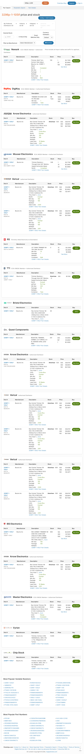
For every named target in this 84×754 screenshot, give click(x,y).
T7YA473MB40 (60, 702)
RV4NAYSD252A (35, 683)
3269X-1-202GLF (61, 700)
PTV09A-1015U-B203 (11, 705)
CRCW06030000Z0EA (11, 730)
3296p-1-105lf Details (46, 18)
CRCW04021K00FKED (11, 725)
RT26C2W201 (60, 690)
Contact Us (17, 747)
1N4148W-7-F (60, 725)
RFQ (76, 248)
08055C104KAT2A (10, 735)
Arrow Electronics (29, 113)
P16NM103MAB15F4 (10, 702)
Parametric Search (51, 747)
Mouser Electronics (37, 154)
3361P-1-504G (60, 705)
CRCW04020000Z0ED (37, 730)
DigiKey (30, 88)
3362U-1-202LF (35, 697)
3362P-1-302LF (35, 685)
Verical (23, 179)
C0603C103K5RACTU (11, 740)
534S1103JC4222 (9, 697)
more (40, 129)
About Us (25, 747)
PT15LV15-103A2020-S (11, 692)
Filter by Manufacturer (10, 43)
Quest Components (18, 329)
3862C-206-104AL (36, 700)
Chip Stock (18, 652)
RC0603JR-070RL (35, 740)
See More (64, 67)
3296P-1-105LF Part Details (39, 80)
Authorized (22, 24)
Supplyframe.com (51, 752)
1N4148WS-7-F (60, 728)
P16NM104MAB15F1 (10, 695)
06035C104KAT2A (62, 738)
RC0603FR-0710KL (36, 733)
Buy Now (76, 61)
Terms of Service (74, 747)
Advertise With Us (63, 749)
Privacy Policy (62, 747)
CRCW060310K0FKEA (11, 723)
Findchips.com (7, 3)
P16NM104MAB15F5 (36, 702)
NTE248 (6, 718)
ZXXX (57, 721)
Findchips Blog (61, 3)
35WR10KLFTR (8, 688)
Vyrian (16, 627)
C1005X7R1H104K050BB (37, 718)
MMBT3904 (8, 721)
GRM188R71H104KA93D (63, 723)
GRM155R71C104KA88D (11, 728)
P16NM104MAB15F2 (62, 692)
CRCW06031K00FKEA (63, 735)
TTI (23, 268)
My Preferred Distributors (8, 24)
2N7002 (32, 738)
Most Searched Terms (36, 747)
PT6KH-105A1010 (61, 695)
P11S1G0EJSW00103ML (63, 683)
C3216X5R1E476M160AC (38, 721)
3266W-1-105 (34, 690)
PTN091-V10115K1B (10, 690)
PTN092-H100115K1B (62, 685)
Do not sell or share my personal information (42, 749)
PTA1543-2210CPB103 (11, 700)
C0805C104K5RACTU (37, 725)
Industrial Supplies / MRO (45, 25)
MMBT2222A (60, 733)
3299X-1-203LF (9, 683)
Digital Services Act (21, 749)
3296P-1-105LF (9, 60)
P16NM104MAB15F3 (36, 695)
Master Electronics (37, 597)
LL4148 (58, 740)
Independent (33, 24)
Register (71, 3)
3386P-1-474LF (35, 705)
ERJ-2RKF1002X (35, 735)
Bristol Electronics (22, 303)
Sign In (80, 3)
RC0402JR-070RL (35, 723)
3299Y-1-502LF (35, 688)
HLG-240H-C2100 (61, 718)
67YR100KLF (60, 697)
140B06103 (7, 685)
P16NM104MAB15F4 (36, 692)
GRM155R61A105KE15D (11, 738)
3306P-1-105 (60, 688)
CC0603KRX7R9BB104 (63, 730)
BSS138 (6, 733)
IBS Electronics (14, 524)
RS (22, 239)
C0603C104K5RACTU (37, 728)
